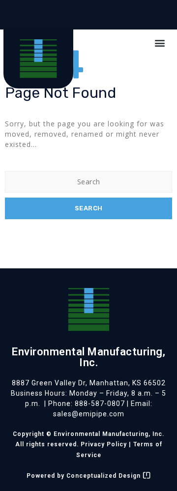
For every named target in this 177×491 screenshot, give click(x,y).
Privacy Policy (104, 444)
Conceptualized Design (104, 475)
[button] (159, 42)
